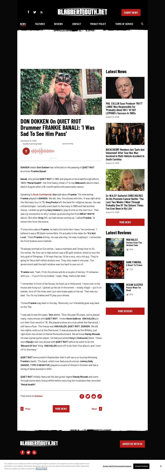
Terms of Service (124, 23)
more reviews (125, 311)
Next (94, 408)
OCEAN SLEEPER (134, 284)
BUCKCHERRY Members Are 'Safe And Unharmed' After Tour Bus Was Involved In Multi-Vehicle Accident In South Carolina (125, 154)
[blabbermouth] (82, 14)
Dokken (39, 395)
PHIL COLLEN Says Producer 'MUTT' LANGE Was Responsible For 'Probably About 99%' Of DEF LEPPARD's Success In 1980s (124, 108)
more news (125, 222)
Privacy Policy (98, 23)
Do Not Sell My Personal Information (117, 466)
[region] (82, 466)
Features (40, 23)
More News (61, 408)
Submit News (131, 12)
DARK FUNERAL (134, 262)
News (23, 23)
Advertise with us (132, 443)
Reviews (58, 23)
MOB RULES (132, 239)
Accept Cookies (141, 466)
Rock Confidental (42, 194)
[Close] (161, 466)
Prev (28, 408)
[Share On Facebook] (82, 396)
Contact (76, 23)
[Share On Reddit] (93, 396)
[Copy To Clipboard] (99, 396)
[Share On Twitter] (87, 396)
